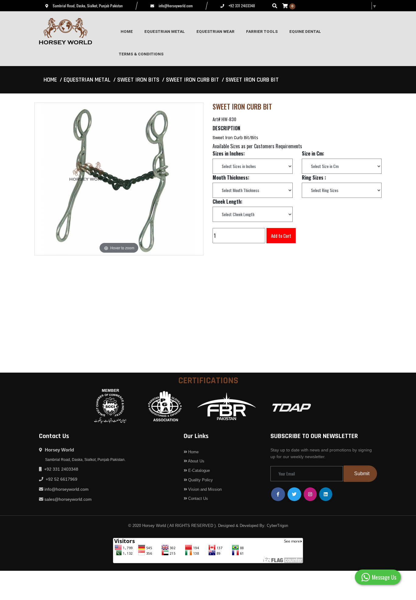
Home (50, 80)
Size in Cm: (313, 153)
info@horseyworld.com (176, 5)
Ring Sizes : (314, 177)
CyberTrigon (277, 525)
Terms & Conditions (141, 54)
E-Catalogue (198, 470)
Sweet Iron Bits (138, 80)
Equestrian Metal (87, 80)
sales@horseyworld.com (68, 499)
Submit (361, 473)
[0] (285, 5)
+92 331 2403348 (242, 5)
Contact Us (197, 498)
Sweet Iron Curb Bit (192, 80)
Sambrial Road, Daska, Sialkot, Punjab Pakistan (88, 5)
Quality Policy (200, 480)
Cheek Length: (227, 201)
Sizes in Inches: (229, 153)
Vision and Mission (204, 489)
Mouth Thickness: (231, 177)
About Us (195, 461)
